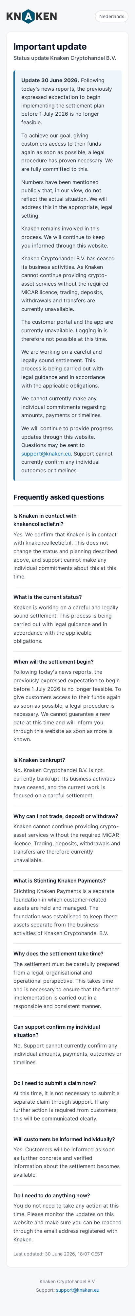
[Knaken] (32, 16)
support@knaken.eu (46, 453)
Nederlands (111, 16)
